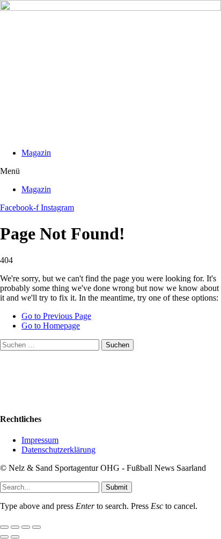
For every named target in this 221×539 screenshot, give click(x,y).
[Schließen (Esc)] (36, 527)
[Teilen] (25, 527)
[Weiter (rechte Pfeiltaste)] (15, 536)
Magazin (36, 152)
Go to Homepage (50, 325)
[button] (110, 171)
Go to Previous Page (56, 316)
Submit (117, 487)
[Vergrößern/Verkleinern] (4, 527)
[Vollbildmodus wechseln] (15, 527)
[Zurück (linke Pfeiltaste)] (4, 536)
